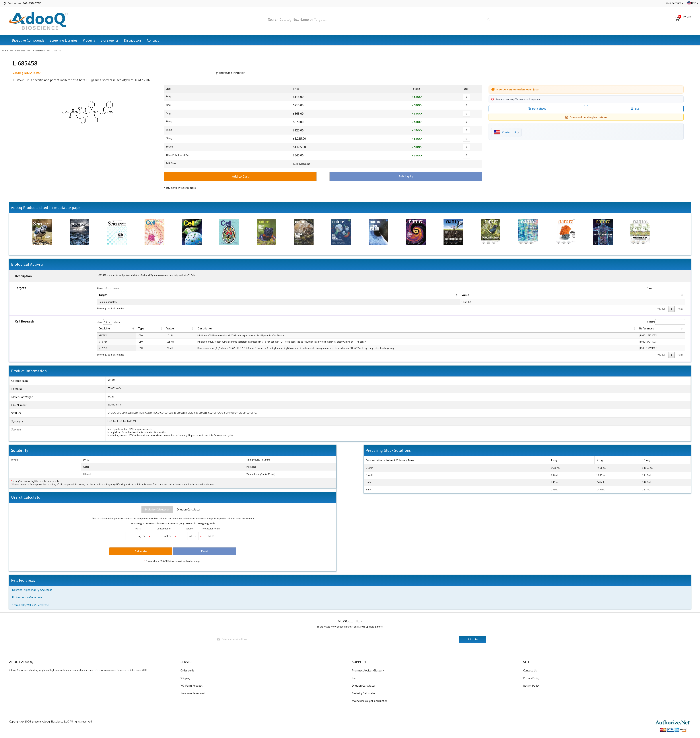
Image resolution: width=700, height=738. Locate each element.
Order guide (187, 670)
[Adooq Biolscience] (38, 21)
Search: (651, 288)
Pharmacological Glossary (368, 670)
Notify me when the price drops (180, 187)
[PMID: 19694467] (648, 348)
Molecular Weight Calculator (369, 701)
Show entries (108, 288)
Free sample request (193, 693)
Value (465, 295)
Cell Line (104, 328)
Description (205, 328)
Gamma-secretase (108, 302)
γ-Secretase (38, 50)
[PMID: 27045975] (648, 341)
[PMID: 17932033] (648, 335)
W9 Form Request (191, 685)
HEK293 (103, 335)
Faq (354, 678)
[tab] (157, 509)
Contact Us (530, 670)
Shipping (185, 678)
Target (103, 295)
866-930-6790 (32, 3)
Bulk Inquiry (406, 176)
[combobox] (378, 19)
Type (141, 328)
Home (5, 50)
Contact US (509, 132)
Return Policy (531, 685)
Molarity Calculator (157, 509)
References (646, 328)
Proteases (20, 50)
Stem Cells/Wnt (21, 605)
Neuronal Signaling (23, 590)
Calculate (141, 551)
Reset (204, 551)
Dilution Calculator (188, 509)
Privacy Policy (531, 678)
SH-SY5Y (103, 341)
